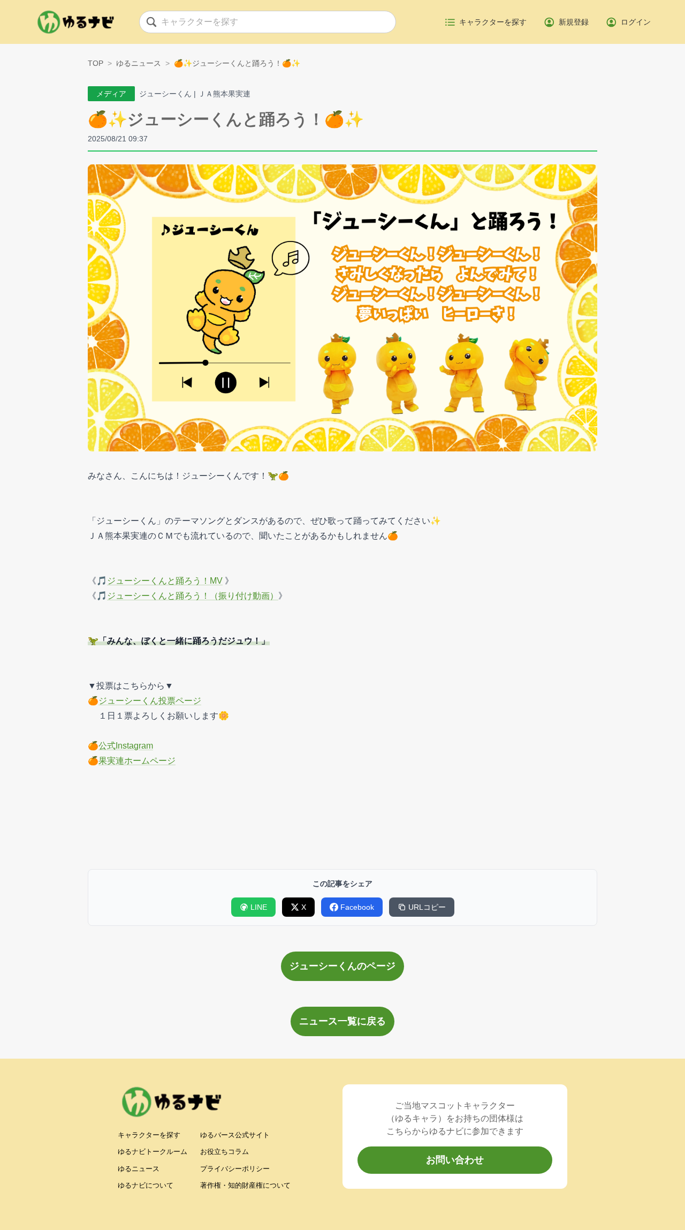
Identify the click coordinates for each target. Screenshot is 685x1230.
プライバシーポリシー (235, 1169)
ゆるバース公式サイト (235, 1135)
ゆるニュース (138, 63)
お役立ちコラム (224, 1152)
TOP (95, 63)
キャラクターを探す (149, 1135)
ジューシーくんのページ (342, 966)
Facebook (357, 907)
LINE (258, 907)
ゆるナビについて (145, 1185)
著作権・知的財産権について (245, 1185)
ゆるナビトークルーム (152, 1152)
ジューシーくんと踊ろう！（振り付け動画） (192, 595)
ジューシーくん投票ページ (149, 700)
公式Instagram (125, 745)
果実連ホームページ (137, 760)
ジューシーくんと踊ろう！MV (165, 580)
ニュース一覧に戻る (342, 1021)
